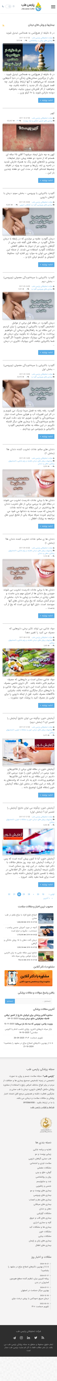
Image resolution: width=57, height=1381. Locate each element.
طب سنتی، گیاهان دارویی (40, 1158)
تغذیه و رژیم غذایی (25, 461)
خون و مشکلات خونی (23, 729)
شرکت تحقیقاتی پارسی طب (42, 37)
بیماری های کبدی (45, 120)
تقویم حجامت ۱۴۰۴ (34, 1037)
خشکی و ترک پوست (30, 120)
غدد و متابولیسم (44, 1181)
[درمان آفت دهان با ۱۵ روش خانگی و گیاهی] (46, 943)
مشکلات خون (45, 1231)
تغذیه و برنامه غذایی (42, 1149)
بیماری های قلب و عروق (40, 1218)
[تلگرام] (14, 1338)
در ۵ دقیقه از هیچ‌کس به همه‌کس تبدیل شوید (30, 33)
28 (29, 894)
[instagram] (21, 1338)
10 (43, 894)
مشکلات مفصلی (44, 1167)
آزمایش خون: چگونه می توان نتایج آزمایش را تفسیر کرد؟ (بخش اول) (30, 810)
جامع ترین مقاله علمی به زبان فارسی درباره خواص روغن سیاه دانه (20, 954)
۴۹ (18, 120)
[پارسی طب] (32, 6)
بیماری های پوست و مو (40, 1190)
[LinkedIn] (28, 1338)
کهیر (52, 113)
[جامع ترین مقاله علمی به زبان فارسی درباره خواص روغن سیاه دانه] (46, 956)
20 (38, 894)
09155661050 (29, 1102)
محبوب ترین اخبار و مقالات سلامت (35, 906)
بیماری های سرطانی (42, 1204)
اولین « (51, 894)
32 (9, 894)
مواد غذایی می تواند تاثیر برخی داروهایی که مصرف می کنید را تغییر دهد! (31, 630)
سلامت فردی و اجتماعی (40, 1163)
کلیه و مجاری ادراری (42, 1222)
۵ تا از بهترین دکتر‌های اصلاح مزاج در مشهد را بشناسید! (28, 1043)
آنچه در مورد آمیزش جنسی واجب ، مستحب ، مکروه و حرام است (21, 929)
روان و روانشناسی (43, 1177)
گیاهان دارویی (25, 205)
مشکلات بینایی (44, 1236)
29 (24, 894)
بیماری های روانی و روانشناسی (40, 40)
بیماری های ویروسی (44, 205)
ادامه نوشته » (46, 100)
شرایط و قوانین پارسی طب (42, 1107)
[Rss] (43, 1338)
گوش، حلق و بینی (43, 1172)
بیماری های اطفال (43, 1245)
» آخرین (46, 898)
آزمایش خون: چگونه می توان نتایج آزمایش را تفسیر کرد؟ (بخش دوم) (30, 720)
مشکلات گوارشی (44, 1213)
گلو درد (33, 205)
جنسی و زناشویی (43, 1186)
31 (14, 894)
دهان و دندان (43, 463)
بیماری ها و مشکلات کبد (40, 1227)
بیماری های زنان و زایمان (40, 1240)
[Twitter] (35, 1338)
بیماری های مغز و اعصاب (40, 1199)
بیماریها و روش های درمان (42, 461)
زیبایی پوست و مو (43, 1154)
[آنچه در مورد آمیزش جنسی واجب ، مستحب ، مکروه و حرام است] (46, 931)
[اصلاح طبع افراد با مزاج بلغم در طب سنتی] (46, 918)
